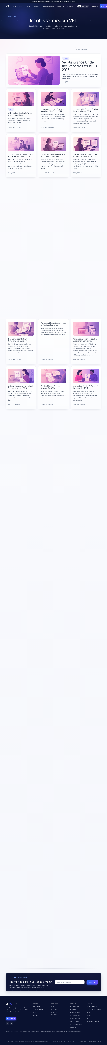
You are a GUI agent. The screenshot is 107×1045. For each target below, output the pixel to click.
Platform (28, 6)
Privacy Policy (92, 1041)
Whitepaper (70, 6)
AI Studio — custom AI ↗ (94, 1009)
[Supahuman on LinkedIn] (7, 1023)
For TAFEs (54, 1009)
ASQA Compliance (48, 6)
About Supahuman (92, 1006)
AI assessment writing (75, 1018)
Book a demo (94, 6)
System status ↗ (83, 1041)
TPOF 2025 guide (74, 1021)
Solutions (36, 6)
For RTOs (53, 1006)
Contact (89, 1012)
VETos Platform (37, 1006)
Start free (10, 1018)
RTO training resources (75, 1024)
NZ (83, 6)
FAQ (88, 1018)
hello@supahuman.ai (93, 1021)
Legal (99, 1041)
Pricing (35, 1012)
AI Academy (60, 6)
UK (87, 6)
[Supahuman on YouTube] (11, 1023)
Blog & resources (74, 1006)
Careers (89, 1015)
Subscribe (92, 982)
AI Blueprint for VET (75, 1012)
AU (79, 6)
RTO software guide (74, 1015)
